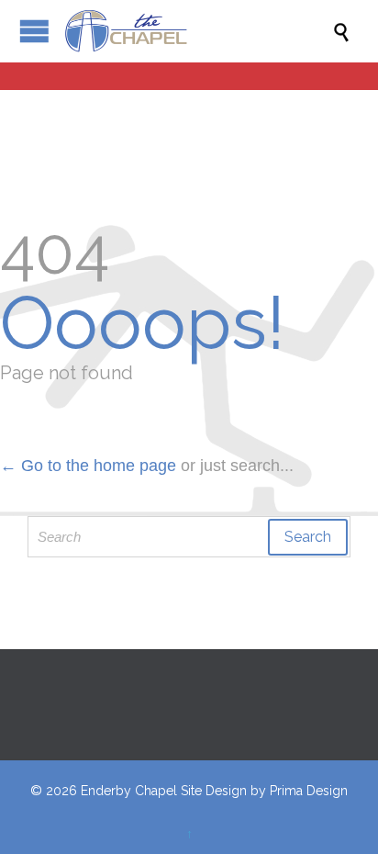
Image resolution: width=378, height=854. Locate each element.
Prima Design (309, 790)
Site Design (214, 790)
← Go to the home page (88, 465)
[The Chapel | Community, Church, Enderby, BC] (198, 31)
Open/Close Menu (34, 31)
